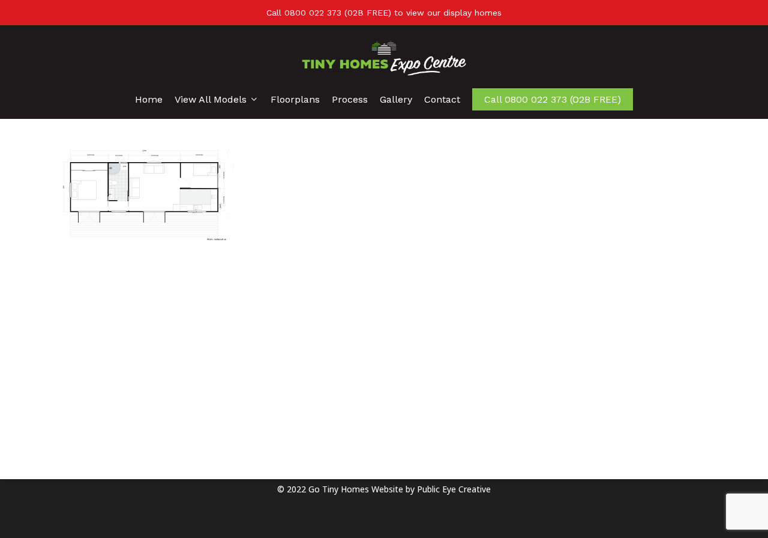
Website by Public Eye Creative (431, 489)
